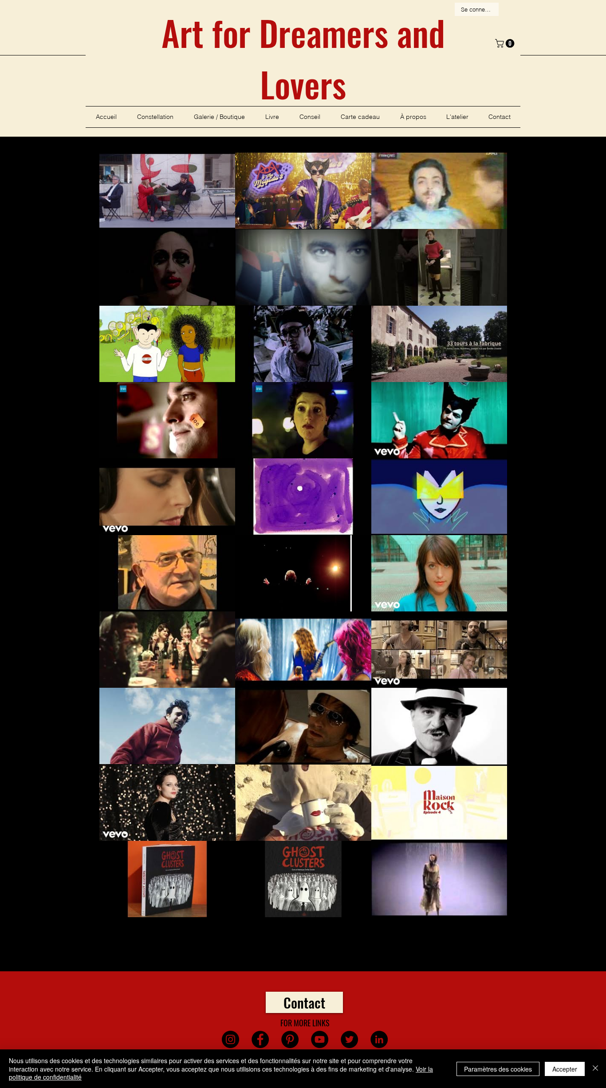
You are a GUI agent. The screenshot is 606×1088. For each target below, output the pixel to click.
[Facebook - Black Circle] (260, 1039)
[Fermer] (595, 1068)
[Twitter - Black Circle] (349, 1039)
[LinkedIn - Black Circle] (379, 1039)
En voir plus (303, 945)
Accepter (564, 1068)
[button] (505, 43)
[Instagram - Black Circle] (230, 1039)
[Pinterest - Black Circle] (290, 1039)
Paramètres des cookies (498, 1068)
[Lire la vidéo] (167, 191)
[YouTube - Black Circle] (319, 1039)
